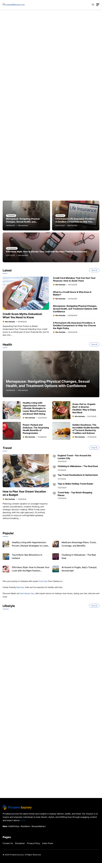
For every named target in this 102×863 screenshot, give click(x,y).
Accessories (11, 248)
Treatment (11, 216)
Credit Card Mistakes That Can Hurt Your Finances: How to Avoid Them (74, 279)
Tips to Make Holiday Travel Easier (75, 483)
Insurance (60, 216)
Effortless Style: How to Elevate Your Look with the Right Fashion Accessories (46, 251)
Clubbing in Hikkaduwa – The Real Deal (78, 466)
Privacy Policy (33, 843)
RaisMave (25, 826)
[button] (93, 4)
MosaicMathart (39, 826)
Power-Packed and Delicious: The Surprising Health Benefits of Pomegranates (36, 428)
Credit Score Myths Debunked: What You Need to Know (22, 315)
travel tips (43, 581)
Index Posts (47, 843)
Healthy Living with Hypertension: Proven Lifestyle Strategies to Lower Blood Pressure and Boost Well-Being (34, 408)
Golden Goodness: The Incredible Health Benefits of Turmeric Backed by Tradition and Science (85, 428)
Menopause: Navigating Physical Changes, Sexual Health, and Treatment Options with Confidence (24, 221)
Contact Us (8, 843)
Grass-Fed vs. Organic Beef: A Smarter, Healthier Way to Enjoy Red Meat (84, 408)
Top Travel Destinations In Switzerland (78, 475)
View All (94, 270)
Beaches (20, 587)
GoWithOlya (13, 826)
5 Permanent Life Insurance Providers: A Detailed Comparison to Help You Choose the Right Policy (75, 221)
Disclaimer (20, 843)
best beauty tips (27, 593)
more (23, 820)
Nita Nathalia (23, 225)
